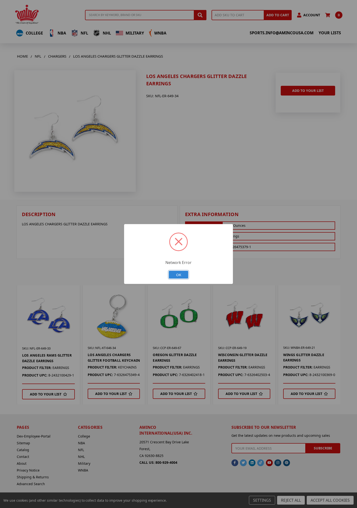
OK (178, 274)
